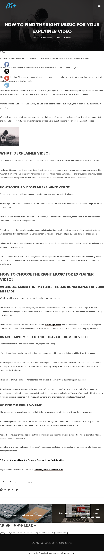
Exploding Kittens (53, 324)
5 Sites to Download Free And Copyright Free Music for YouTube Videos (32, 460)
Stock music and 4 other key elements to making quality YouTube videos (79, 513)
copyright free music (34, 482)
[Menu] (99, 5)
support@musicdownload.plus (49, 469)
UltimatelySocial (69, 553)
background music (18, 482)
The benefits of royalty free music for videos (23, 513)
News (68, 37)
